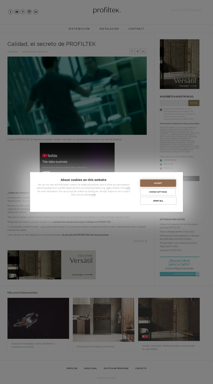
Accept (158, 183)
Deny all (158, 200)
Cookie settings (158, 191)
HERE (128, 188)
